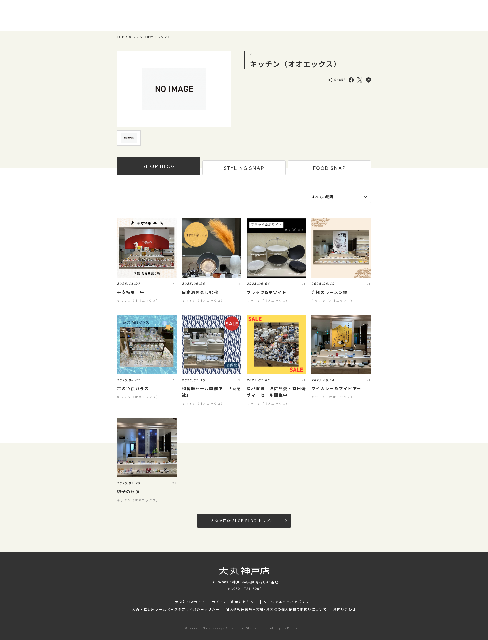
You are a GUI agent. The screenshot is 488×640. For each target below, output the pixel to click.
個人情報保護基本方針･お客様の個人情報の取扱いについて (276, 609)
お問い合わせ (344, 609)
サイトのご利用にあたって (234, 602)
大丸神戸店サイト (190, 602)
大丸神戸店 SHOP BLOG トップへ (242, 520)
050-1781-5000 (247, 588)
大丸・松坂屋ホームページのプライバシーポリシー (176, 609)
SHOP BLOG (158, 166)
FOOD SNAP (329, 167)
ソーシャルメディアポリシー (288, 602)
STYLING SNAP (244, 167)
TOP (121, 37)
